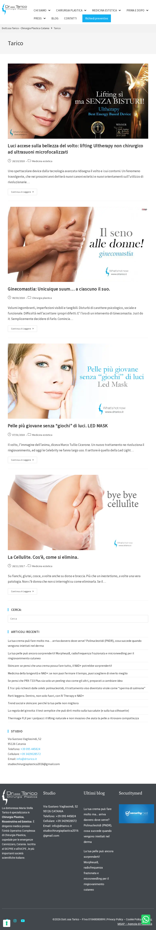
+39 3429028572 (30, 754)
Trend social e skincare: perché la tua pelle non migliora (43, 703)
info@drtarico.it (26, 759)
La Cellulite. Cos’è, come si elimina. (43, 557)
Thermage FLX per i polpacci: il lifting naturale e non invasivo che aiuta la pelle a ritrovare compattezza (73, 718)
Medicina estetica (42, 161)
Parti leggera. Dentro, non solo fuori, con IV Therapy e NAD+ (46, 696)
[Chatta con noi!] (145, 919)
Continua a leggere (24, 191)
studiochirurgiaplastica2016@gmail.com (34, 764)
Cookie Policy (134, 919)
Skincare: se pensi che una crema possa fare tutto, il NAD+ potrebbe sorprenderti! (60, 665)
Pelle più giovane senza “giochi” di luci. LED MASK (58, 426)
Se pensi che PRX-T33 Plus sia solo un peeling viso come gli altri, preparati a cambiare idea (65, 681)
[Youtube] (22, 920)
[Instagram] (15, 920)
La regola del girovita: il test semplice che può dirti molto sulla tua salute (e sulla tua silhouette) (68, 710)
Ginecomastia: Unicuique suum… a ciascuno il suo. (59, 289)
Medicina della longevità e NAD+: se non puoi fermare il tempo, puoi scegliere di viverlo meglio (68, 673)
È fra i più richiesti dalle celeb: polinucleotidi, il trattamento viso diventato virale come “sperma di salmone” (76, 688)
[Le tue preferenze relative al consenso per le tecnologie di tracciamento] (6, 923)
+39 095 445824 (30, 749)
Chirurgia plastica (42, 298)
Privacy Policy (115, 919)
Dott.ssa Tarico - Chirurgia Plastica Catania (25, 28)
